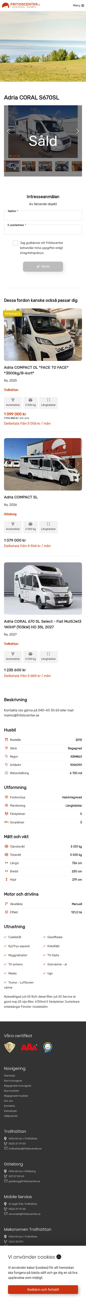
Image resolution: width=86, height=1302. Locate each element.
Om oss (8, 1100)
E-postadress (17, 225)
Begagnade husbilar (16, 1095)
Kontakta (9, 1105)
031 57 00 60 (16, 1176)
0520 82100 (16, 1241)
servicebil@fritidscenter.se (24, 1213)
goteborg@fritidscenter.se (24, 1181)
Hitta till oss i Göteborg (22, 1171)
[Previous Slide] (8, 131)
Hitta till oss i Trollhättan (23, 1138)
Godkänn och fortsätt (43, 1290)
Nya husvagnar (13, 1080)
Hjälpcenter (11, 1115)
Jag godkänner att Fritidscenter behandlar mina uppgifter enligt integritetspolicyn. (41, 248)
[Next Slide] (77, 131)
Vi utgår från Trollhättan (23, 1203)
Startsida (9, 1075)
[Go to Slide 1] (12, 166)
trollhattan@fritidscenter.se (25, 1148)
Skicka (45, 266)
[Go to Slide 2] (29, 166)
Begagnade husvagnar (17, 1085)
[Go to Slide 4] (62, 166)
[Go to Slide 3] (45, 166)
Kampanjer (10, 1110)
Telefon (13, 211)
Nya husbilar (11, 1090)
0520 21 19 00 (17, 1143)
